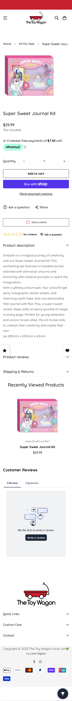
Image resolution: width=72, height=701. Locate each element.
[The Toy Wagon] (36, 18)
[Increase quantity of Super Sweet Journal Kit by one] (64, 161)
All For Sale (26, 44)
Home (7, 44)
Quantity (9, 161)
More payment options (36, 194)
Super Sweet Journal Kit (37, 447)
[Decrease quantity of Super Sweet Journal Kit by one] (24, 161)
